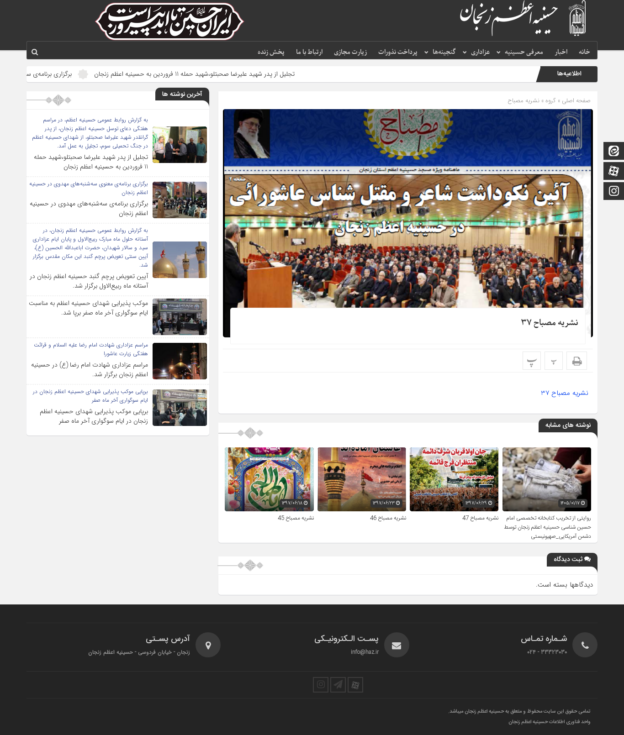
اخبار (561, 52)
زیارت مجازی (350, 52)
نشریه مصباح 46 (388, 518)
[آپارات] (614, 172)
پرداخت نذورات (398, 52)
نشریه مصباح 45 (296, 518)
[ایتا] (614, 152)
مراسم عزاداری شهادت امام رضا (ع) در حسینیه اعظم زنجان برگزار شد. (89, 369)
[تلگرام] (338, 685)
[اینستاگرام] (614, 192)
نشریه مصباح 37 (549, 323)
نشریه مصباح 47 (480, 518)
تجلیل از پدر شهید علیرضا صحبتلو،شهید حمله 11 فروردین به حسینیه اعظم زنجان (237, 74)
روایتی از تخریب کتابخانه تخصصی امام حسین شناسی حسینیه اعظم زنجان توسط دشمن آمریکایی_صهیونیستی (547, 527)
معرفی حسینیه (524, 52)
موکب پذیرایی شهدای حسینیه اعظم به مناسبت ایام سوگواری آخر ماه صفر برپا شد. (88, 308)
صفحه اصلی (575, 100)
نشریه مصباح (523, 100)
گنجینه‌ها (444, 52)
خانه (584, 52)
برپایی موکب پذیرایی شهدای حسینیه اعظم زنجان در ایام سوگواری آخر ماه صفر (94, 416)
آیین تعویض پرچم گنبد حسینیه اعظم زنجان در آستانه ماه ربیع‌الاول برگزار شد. (89, 281)
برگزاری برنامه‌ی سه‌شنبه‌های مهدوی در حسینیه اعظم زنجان (89, 208)
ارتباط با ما (309, 52)
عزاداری (480, 52)
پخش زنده (271, 52)
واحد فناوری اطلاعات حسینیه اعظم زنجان (549, 722)
